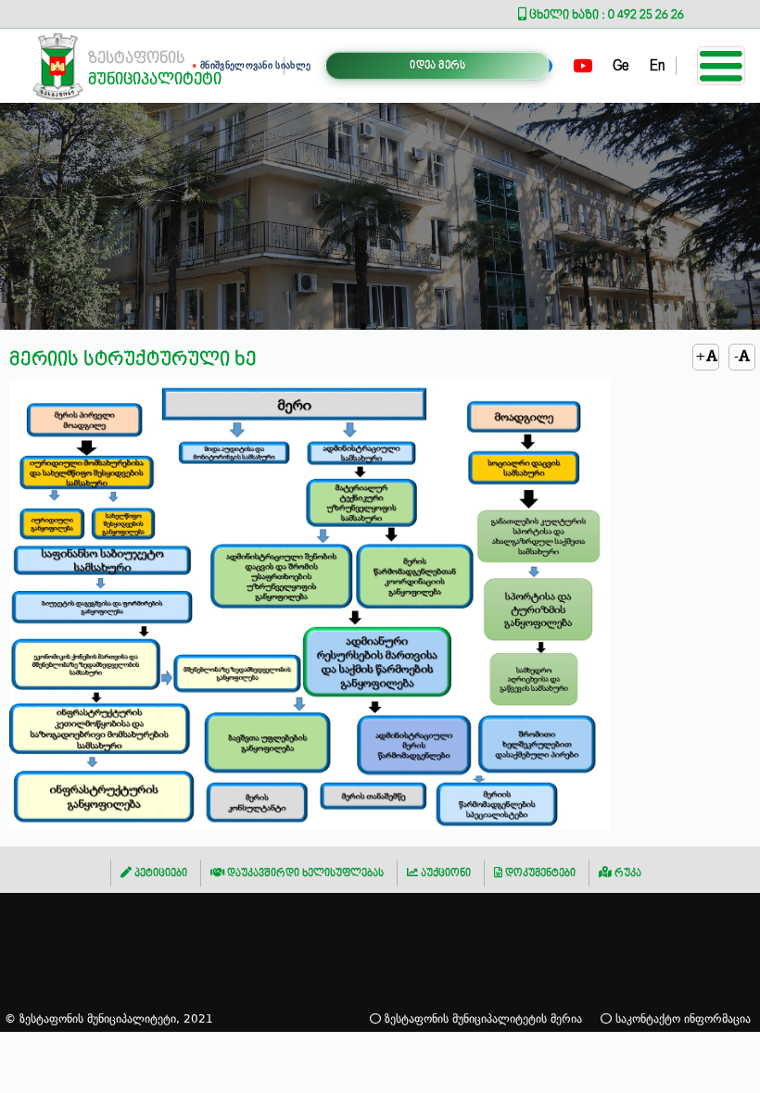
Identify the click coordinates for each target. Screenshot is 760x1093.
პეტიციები (159, 873)
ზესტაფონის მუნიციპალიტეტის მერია (481, 1018)
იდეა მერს (437, 65)
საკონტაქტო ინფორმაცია (681, 1018)
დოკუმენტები (539, 873)
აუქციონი (444, 873)
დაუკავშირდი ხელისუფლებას (304, 873)
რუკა (626, 873)
